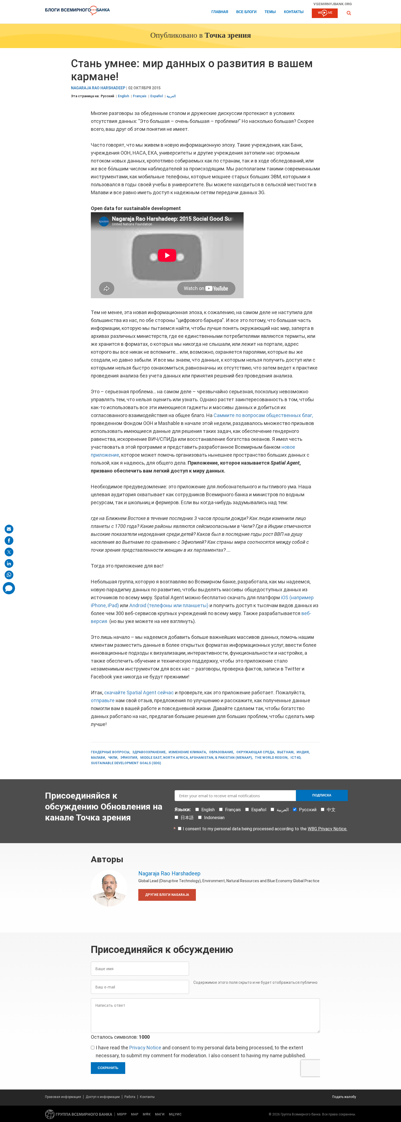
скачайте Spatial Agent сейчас (139, 692)
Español (156, 96)
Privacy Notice (145, 1047)
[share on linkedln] (9, 563)
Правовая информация (63, 1097)
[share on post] (9, 552)
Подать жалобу (344, 1097)
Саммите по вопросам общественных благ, (263, 415)
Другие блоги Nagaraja (167, 895)
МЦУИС (175, 1114)
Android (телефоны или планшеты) (168, 605)
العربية (171, 96)
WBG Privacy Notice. (327, 828)
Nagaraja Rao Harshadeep (98, 88)
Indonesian (214, 817)
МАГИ (159, 1114)
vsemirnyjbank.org (332, 3)
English (123, 96)
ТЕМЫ (270, 12)
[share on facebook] (9, 540)
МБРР (122, 1114)
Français (139, 96)
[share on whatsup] (9, 575)
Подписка (321, 795)
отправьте (103, 700)
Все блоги (246, 12)
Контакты (294, 12)
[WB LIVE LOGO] (325, 13)
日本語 (187, 817)
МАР (134, 1114)
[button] (349, 13)
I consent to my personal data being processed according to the (265, 828)
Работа (129, 1097)
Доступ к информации (103, 1097)
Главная (219, 12)
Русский (107, 96)
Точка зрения (228, 36)
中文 (331, 809)
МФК (147, 1114)
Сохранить (108, 1068)
